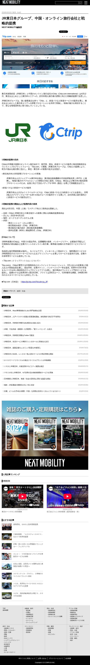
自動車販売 (29, 614)
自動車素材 (51, 612)
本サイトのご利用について (27, 658)
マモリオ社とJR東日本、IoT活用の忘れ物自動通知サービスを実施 (46, 372)
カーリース (29, 620)
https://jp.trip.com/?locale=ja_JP (34, 282)
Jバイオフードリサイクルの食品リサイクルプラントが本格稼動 (46, 360)
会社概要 (68, 658)
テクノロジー (29, 626)
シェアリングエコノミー (12, 640)
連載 (49, 632)
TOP (4, 608)
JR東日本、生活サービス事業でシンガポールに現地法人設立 (46, 341)
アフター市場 (73, 608)
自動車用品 (73, 614)
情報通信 (29, 630)
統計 (71, 640)
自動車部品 (51, 610)
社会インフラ (8, 638)
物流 (5, 636)
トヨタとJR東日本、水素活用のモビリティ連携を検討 (46, 366)
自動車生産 (51, 614)
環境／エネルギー (9, 630)
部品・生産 (50, 608)
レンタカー (29, 618)
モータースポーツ (9, 652)
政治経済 (7, 644)
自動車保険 (73, 618)
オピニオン (51, 634)
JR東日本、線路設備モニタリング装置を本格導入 (46, 348)
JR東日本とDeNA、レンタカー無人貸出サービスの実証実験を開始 (46, 354)
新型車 (28, 610)
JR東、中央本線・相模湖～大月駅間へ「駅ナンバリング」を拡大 (46, 329)
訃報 (5, 650)
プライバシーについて (56, 658)
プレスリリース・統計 (76, 626)
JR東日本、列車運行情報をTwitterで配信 (46, 335)
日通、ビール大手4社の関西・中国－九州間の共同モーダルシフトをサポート (46, 391)
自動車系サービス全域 (77, 620)
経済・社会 (21, 291)
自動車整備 (73, 610)
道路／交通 (7, 632)
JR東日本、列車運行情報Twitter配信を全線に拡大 (46, 323)
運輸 (5, 634)
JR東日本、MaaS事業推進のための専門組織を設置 (46, 310)
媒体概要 (5, 610)
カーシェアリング (31, 622)
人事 (5, 648)
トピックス (7, 642)
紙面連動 (51, 628)
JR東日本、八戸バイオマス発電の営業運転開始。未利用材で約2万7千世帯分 (46, 317)
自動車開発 (29, 628)
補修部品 (73, 612)
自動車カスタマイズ (76, 616)
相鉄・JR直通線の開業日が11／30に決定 (46, 385)
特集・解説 (50, 626)
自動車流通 (29, 616)
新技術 (28, 632)
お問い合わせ (42, 658)
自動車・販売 (29, 608)
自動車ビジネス (9, 628)
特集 (49, 630)
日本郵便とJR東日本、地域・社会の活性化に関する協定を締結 (46, 379)
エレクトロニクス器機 (55, 616)
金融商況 (7, 646)
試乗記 (28, 612)
